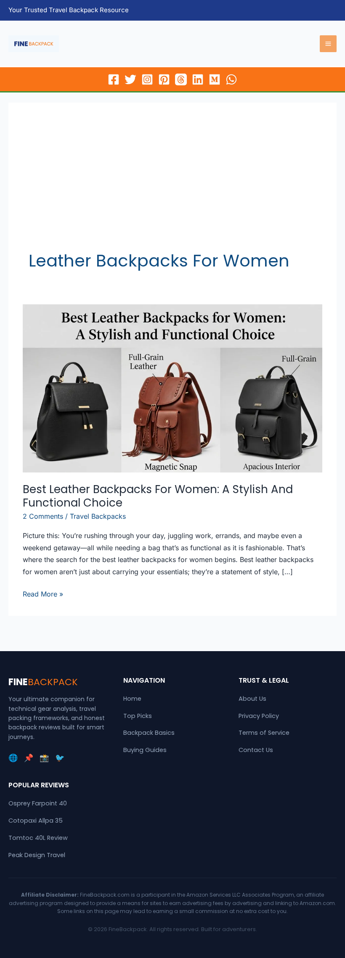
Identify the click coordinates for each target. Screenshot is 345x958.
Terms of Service (264, 732)
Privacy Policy (259, 716)
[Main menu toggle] (328, 43)
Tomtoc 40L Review (38, 838)
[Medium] (214, 79)
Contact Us (256, 750)
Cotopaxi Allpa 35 (35, 820)
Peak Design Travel (36, 855)
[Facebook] (113, 79)
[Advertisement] (172, 186)
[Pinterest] (164, 79)
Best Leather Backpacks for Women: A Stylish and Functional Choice (158, 496)
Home (132, 698)
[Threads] (181, 79)
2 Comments (43, 516)
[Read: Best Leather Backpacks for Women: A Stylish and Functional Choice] (172, 388)
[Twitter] (130, 79)
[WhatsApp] (231, 79)
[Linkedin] (198, 79)
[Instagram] (147, 79)
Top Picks (137, 716)
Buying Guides (145, 750)
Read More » (43, 594)
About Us (252, 698)
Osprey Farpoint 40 (37, 803)
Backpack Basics (149, 732)
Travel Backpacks (98, 516)
